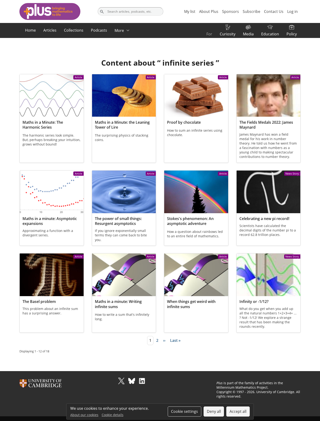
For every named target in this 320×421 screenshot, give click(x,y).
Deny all (214, 411)
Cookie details (112, 415)
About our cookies (84, 415)
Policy (292, 34)
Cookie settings (184, 411)
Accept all (238, 411)
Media (248, 34)
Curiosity (227, 34)
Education (270, 34)
